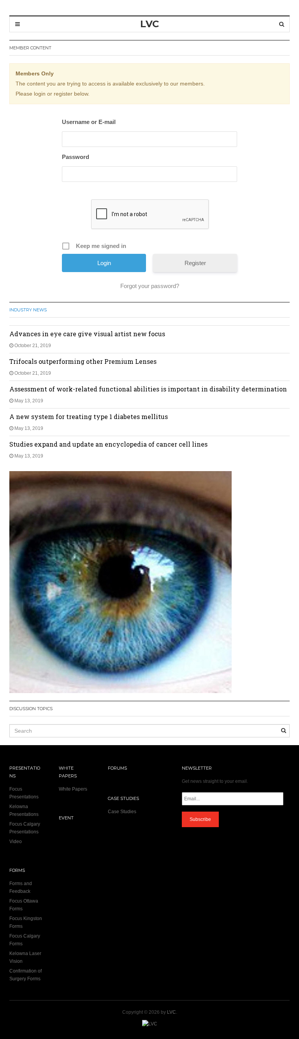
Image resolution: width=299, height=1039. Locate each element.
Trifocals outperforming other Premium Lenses (83, 361)
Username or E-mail (89, 122)
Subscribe (200, 819)
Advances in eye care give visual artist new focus (87, 334)
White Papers (73, 789)
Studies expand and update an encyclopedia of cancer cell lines (108, 444)
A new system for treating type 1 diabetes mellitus (88, 416)
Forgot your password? (149, 286)
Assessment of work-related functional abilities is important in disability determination (148, 389)
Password (75, 157)
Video (15, 841)
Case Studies (122, 811)
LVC (171, 1012)
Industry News (28, 310)
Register (195, 263)
